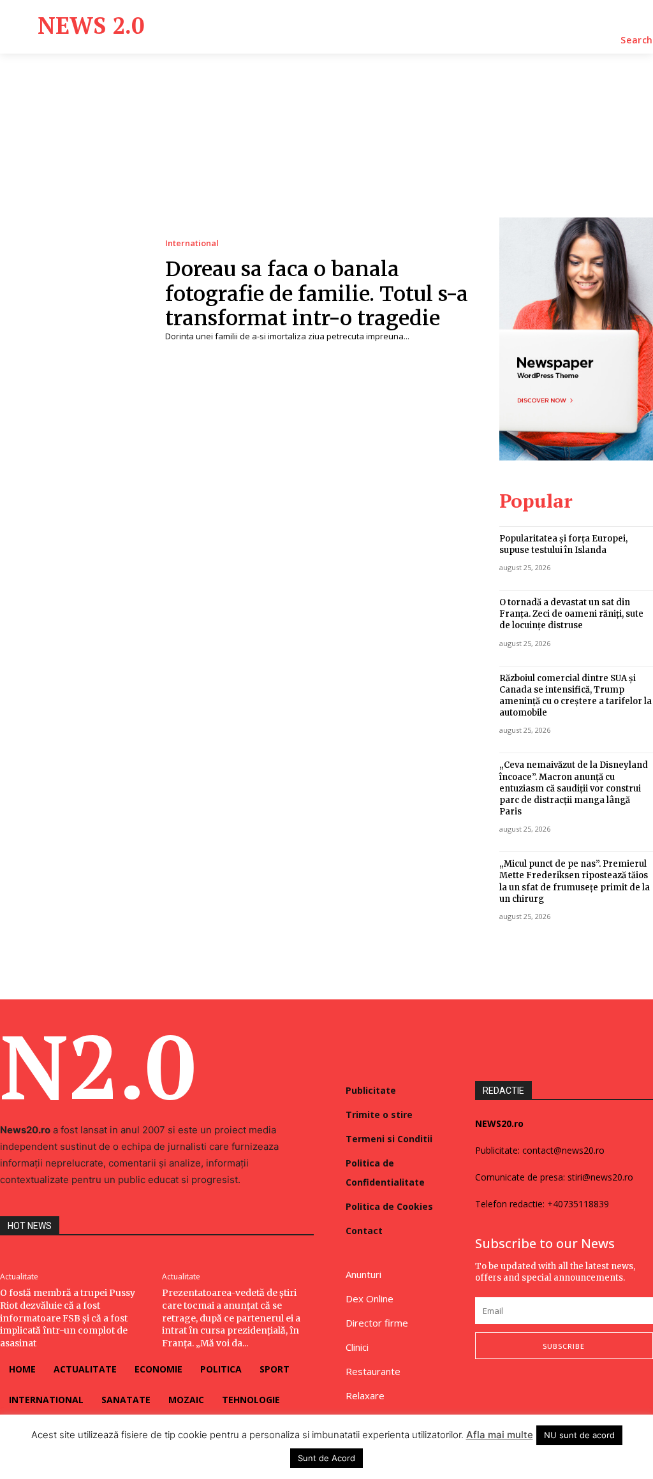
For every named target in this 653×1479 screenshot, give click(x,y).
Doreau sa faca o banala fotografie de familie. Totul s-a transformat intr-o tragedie (316, 293)
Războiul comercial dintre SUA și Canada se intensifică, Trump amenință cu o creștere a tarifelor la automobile (575, 696)
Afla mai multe (499, 1435)
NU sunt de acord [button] (579, 1435)
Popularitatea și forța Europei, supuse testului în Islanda (563, 544)
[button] (636, 40)
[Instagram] (508, 1392)
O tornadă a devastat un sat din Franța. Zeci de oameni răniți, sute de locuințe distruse (571, 614)
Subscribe (564, 1346)
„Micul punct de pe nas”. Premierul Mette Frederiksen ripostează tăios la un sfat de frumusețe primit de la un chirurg (574, 881)
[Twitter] (537, 1392)
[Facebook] (478, 1392)
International (192, 243)
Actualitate (19, 1277)
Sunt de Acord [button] (326, 1458)
